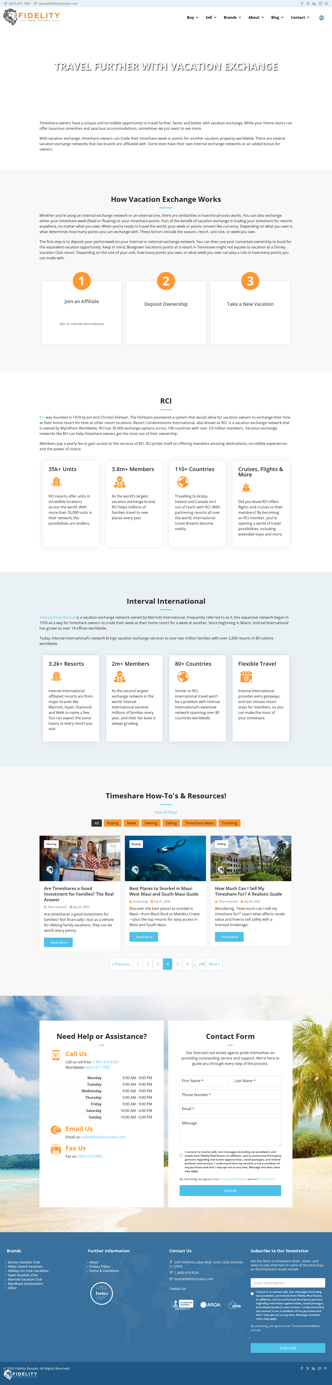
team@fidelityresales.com (103, 1137)
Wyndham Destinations (25, 1283)
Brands (230, 17)
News (131, 823)
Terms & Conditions (104, 1271)
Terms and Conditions (233, 1179)
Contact (298, 17)
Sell (209, 17)
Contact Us (177, 1288)
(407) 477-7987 (98, 1067)
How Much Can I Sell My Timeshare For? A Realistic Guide (248, 891)
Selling (171, 823)
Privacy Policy (266, 1179)
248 (202, 964)
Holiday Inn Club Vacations (28, 1271)
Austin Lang (140, 901)
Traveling (229, 823)
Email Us (79, 1128)
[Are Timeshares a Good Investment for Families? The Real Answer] (80, 858)
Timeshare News (199, 823)
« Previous (121, 964)
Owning (151, 823)
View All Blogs (166, 812)
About (254, 17)
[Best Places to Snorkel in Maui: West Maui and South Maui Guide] (165, 858)
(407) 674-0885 (90, 1156)
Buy (190, 17)
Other (12, 1288)
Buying (113, 823)
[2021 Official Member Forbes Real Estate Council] (101, 1293)
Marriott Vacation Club (25, 1279)
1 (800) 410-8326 (186, 1272)
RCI (42, 417)
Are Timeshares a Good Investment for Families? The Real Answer (79, 893)
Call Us (76, 1053)
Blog (275, 17)
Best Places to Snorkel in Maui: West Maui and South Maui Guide (164, 891)
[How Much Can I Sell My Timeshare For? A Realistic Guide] (250, 858)
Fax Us (75, 1148)
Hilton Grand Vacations (25, 1266)
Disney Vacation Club (24, 1262)
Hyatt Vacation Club (23, 1275)
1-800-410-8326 (105, 1061)
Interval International (57, 617)
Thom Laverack (57, 907)
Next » (214, 964)
